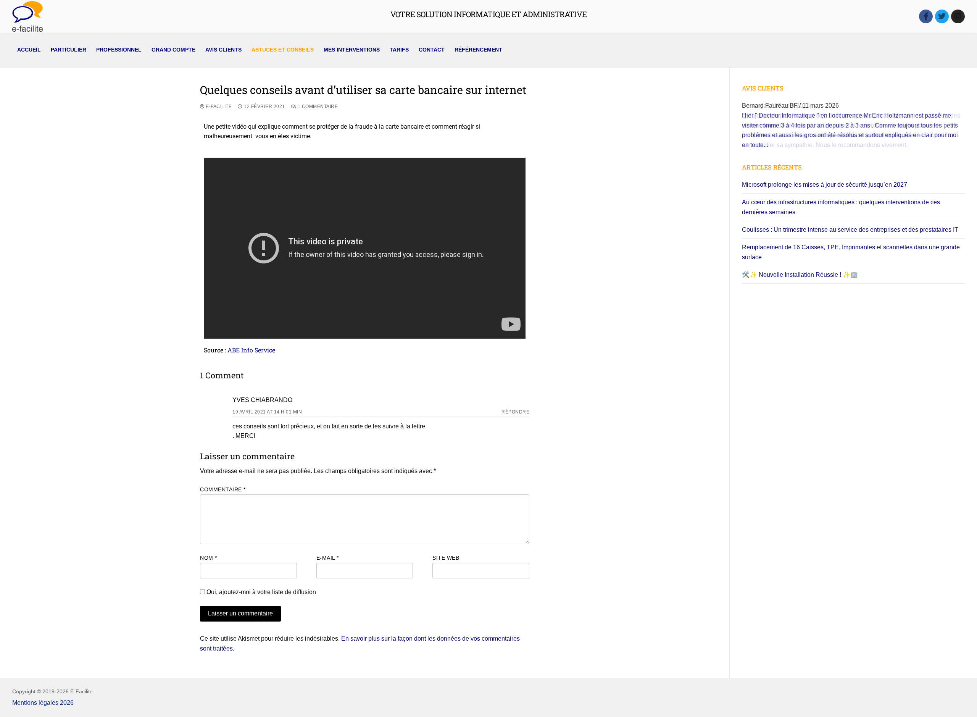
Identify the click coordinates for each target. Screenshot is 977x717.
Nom (208, 558)
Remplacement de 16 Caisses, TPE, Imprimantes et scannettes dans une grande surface (851, 252)
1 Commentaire (317, 106)
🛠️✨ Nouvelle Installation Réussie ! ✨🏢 (800, 274)
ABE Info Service (251, 350)
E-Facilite (218, 106)
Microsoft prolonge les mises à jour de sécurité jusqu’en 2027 (824, 184)
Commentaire (223, 490)
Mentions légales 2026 (43, 702)
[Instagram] (958, 16)
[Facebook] (926, 16)
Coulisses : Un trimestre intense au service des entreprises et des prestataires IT (850, 229)
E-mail (327, 558)
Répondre (515, 412)
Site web (445, 558)
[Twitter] (942, 16)
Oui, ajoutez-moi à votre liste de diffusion (260, 592)
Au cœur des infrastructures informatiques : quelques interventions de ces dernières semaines (841, 207)
